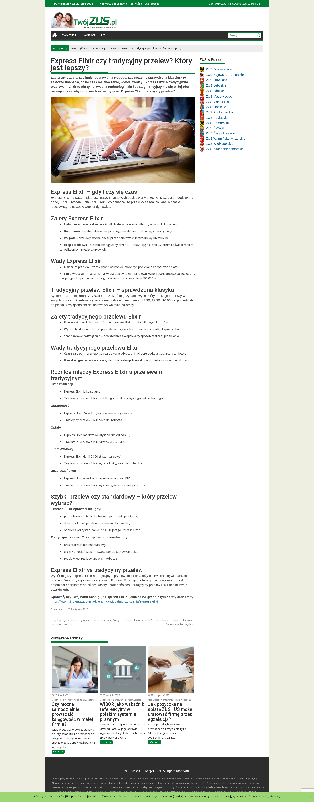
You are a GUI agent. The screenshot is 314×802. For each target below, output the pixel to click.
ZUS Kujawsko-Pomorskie (225, 75)
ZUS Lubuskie (216, 85)
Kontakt (89, 35)
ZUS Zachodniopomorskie (225, 149)
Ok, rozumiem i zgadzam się (264, 796)
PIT (103, 35)
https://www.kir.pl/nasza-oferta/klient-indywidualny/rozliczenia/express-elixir (105, 601)
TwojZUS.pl (70, 35)
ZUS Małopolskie (218, 101)
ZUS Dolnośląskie (219, 69)
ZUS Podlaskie (217, 117)
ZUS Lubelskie (216, 80)
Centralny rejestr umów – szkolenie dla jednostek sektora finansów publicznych (160, 622)
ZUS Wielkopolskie (219, 143)
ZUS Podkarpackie (219, 112)
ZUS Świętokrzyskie (220, 133)
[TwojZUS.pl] (54, 34)
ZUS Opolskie (216, 107)
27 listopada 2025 (159, 695)
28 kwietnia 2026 (111, 695)
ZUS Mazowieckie (219, 96)
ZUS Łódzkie (215, 91)
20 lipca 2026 (61, 695)
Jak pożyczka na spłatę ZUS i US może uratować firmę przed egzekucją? (192, 3)
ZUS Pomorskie (217, 123)
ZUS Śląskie (215, 128)
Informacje (59, 609)
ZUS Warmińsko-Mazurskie (225, 138)
